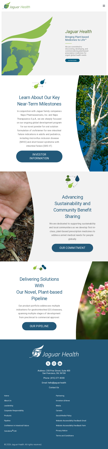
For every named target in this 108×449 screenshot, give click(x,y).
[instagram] (54, 363)
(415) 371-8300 (57, 378)
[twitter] (48, 363)
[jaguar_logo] (16, 2)
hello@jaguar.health (57, 383)
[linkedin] (60, 363)
